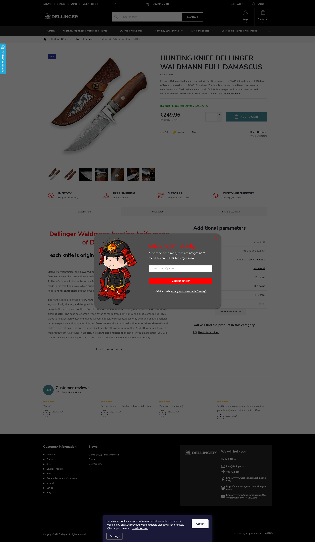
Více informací (140, 528)
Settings (114, 536)
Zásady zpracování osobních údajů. (189, 291)
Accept (200, 524)
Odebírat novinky (181, 280)
